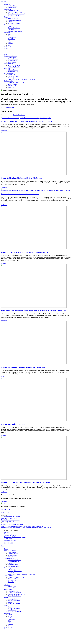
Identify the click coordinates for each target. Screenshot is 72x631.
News (5, 25)
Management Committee (14, 20)
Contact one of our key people (9, 518)
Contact (6, 48)
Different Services (13, 70)
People (6, 17)
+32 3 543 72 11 (5, 509)
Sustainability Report (13, 10)
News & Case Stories (14, 28)
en (5, 51)
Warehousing (8, 68)
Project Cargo (11, 74)
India (9, 42)
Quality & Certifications (14, 15)
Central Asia (11, 39)
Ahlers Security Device (14, 65)
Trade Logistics (8, 81)
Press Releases (12, 29)
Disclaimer (7, 532)
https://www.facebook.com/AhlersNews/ (12, 524)
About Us (7, 4)
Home (6, 54)
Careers (10, 21)
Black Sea (10, 43)
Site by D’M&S (8, 543)
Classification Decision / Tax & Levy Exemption (21, 79)
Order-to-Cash (12, 85)
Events (10, 26)
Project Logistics (8, 73)
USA (9, 45)
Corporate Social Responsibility (16, 14)
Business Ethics (12, 7)
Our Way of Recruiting (14, 23)
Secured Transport (9, 63)
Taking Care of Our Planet (15, 12)
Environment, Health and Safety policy (15, 537)
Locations (7, 32)
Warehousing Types (13, 71)
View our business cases (7, 521)
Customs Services (13, 59)
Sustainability (8, 9)
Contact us (4, 501)
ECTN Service (12, 62)
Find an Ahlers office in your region (11, 516)
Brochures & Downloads (15, 31)
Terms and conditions (10, 540)
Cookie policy (8, 538)
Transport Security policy (11, 535)
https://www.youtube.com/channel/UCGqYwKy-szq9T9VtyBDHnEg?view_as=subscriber (26, 527)
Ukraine (10, 36)
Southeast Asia (12, 37)
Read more (4, 130)
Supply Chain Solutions (10, 56)
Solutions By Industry (14, 67)
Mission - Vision (12, 6)
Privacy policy (8, 534)
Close (2, 546)
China (9, 40)
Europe (10, 34)
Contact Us (11, 87)
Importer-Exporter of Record (16, 82)
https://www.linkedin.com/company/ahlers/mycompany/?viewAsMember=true (22, 526)
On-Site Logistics (12, 60)
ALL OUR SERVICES (7, 107)
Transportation (12, 57)
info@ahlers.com (5, 512)
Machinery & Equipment (15, 76)
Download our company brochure (10, 520)
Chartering (11, 78)
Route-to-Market (12, 84)
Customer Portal (8, 47)
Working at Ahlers (13, 18)
